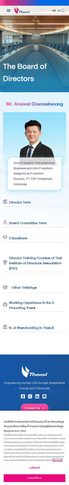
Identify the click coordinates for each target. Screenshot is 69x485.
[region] (34, 448)
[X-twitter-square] (30, 396)
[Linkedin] (37, 396)
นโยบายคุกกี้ (57, 460)
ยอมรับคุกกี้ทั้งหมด (34, 477)
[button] (9, 11)
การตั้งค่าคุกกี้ (34, 467)
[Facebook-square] (22, 396)
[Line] (44, 396)
